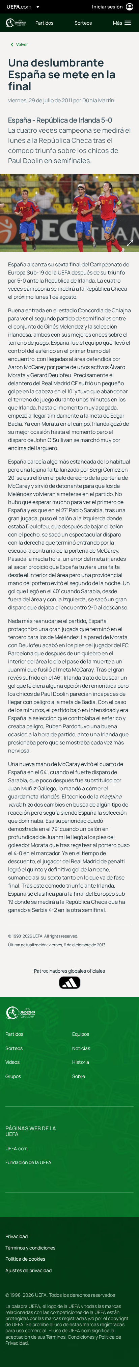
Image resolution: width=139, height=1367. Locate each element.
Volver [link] (22, 44)
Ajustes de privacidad (28, 1270)
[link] (44, 23)
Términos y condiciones (30, 1247)
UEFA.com (16, 1148)
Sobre (78, 1076)
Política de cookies (25, 1259)
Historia (80, 1062)
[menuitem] (49, 23)
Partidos (14, 1034)
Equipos (80, 1034)
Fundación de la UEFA (28, 1162)
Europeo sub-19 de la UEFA (15, 22)
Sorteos (14, 1048)
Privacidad (16, 1236)
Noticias (81, 1048)
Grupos (13, 1076)
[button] (120, 23)
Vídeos (12, 1062)
